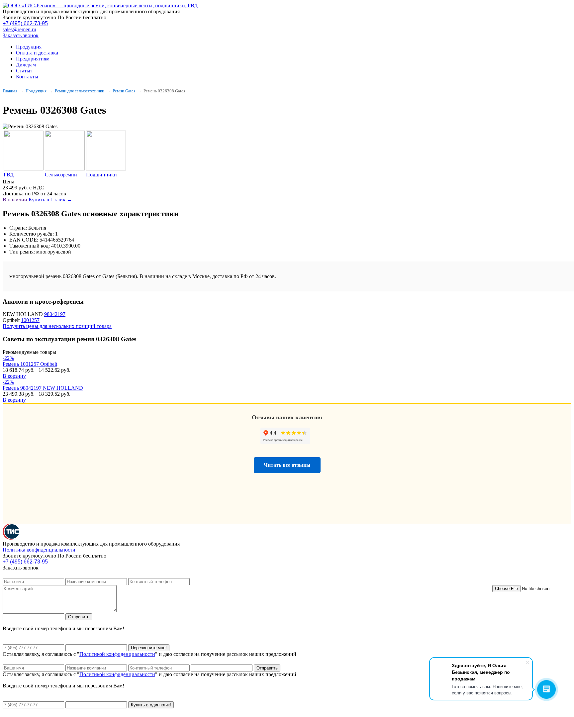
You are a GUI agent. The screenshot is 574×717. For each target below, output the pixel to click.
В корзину (14, 376)
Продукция (29, 47)
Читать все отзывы (287, 465)
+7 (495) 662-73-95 (25, 23)
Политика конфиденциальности (39, 550)
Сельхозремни (61, 174)
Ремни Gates (124, 90)
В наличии (15, 199)
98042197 (54, 314)
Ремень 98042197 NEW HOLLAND (43, 388)
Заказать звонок (21, 35)
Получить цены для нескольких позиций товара (57, 326)
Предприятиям (32, 58)
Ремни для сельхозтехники (79, 90)
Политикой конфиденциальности (117, 654)
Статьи (24, 70)
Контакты (27, 76)
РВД (9, 174)
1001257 (30, 320)
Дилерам (26, 64)
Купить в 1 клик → (50, 199)
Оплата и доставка (37, 52)
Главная (10, 90)
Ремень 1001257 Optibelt (30, 364)
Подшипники (101, 174)
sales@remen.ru (19, 29)
